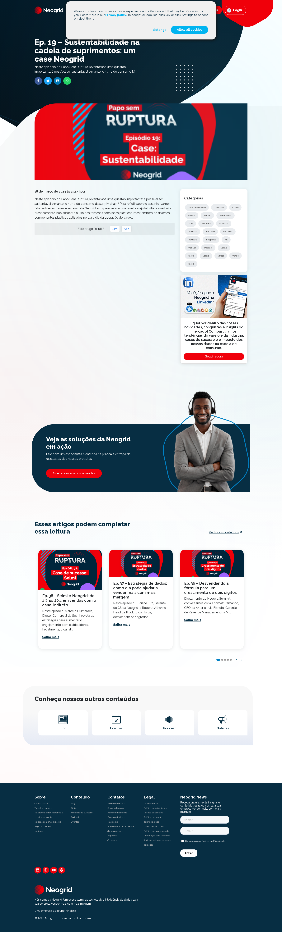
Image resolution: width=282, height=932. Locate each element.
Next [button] (242, 659)
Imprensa (112, 835)
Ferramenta (225, 215)
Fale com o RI (114, 822)
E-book (191, 215)
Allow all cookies (189, 29)
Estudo (207, 215)
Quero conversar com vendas (74, 473)
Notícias (39, 831)
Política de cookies (153, 812)
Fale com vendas (116, 803)
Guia (190, 223)
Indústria (206, 223)
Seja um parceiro (43, 826)
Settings (159, 30)
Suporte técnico (115, 808)
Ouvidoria (112, 840)
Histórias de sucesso (81, 812)
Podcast (208, 247)
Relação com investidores (48, 822)
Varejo (224, 247)
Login (237, 10)
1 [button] (218, 660)
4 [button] (228, 660)
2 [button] (222, 660)
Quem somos (41, 803)
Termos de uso (151, 822)
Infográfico (211, 239)
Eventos (75, 822)
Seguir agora (214, 356)
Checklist (219, 207)
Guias (74, 808)
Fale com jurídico (116, 817)
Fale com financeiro (117, 812)
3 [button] (225, 660)
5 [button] (231, 660)
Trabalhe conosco (43, 808)
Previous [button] (237, 659)
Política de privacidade (155, 808)
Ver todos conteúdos (224, 532)
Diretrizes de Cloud (154, 826)
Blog (73, 803)
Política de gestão (153, 817)
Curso (235, 207)
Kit (226, 239)
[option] (70, 599)
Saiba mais (50, 637)
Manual (192, 247)
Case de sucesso (197, 207)
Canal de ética (151, 803)
